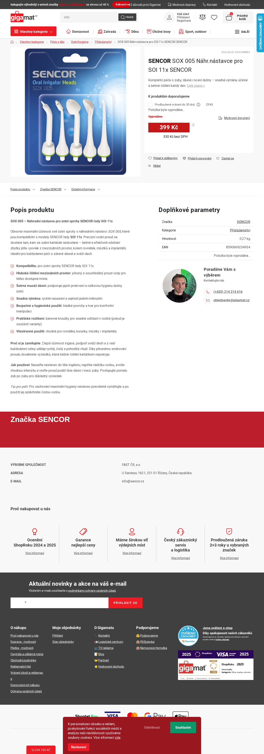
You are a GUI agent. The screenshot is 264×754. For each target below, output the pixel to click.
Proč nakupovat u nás (25, 635)
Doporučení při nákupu (25, 685)
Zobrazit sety (124, 4)
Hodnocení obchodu (237, 4)
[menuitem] (36, 32)
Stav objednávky (63, 641)
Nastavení (78, 747)
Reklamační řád (21, 666)
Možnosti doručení (237, 118)
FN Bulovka (147, 641)
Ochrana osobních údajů (26, 691)
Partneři (103, 660)
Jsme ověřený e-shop (217, 628)
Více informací (196, 86)
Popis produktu (20, 189)
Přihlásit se (125, 602)
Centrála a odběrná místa (27, 654)
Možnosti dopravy (184, 4)
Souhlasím (183, 727)
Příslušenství (240, 230)
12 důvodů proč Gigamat (145, 4)
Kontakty (104, 635)
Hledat (129, 17)
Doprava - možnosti (23, 641)
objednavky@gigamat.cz (231, 300)
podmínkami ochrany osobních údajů (92, 590)
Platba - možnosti (22, 648)
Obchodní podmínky (23, 660)
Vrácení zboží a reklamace (27, 676)
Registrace (184, 20)
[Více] (242, 32)
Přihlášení (183, 17)
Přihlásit (57, 635)
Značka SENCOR (50, 189)
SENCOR (243, 222)
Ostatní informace (83, 189)
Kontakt (212, 4)
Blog (101, 654)
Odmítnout (152, 727)
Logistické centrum (110, 641)
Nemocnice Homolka (153, 648)
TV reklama (105, 648)
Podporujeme (149, 635)
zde (117, 738)
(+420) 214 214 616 (228, 292)
